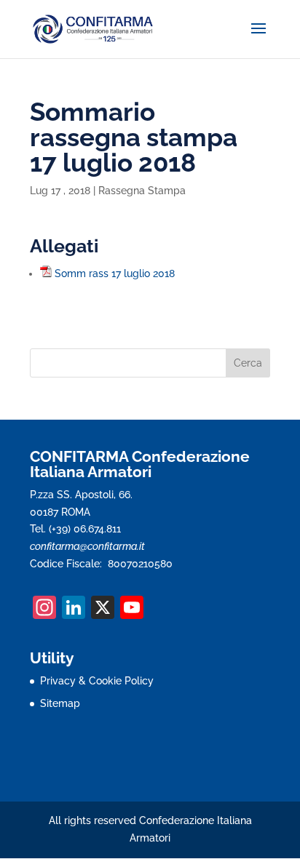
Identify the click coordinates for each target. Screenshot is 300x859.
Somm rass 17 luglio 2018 (115, 273)
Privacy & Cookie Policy (97, 681)
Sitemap (60, 703)
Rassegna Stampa (142, 190)
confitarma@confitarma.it (87, 546)
